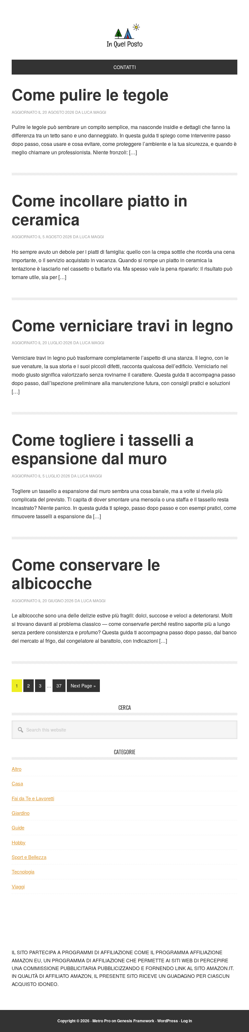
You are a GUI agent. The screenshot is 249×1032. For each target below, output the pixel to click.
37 (60, 685)
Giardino (21, 812)
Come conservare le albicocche (86, 573)
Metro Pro (101, 1021)
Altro (16, 768)
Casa (17, 783)
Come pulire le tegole (90, 94)
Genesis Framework (135, 1021)
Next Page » (83, 687)
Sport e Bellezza (29, 856)
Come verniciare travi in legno (122, 325)
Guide (18, 827)
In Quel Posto (124, 35)
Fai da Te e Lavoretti (33, 798)
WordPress (167, 1021)
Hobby (19, 842)
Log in (186, 1021)
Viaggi (18, 886)
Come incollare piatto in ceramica (99, 209)
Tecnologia (23, 871)
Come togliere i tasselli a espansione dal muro (103, 448)
